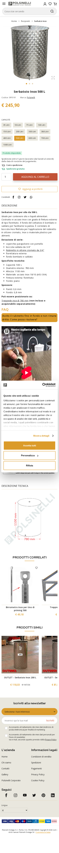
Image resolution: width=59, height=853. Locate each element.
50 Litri (18, 125)
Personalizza (28, 455)
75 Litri (29, 125)
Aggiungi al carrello (35, 177)
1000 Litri (7, 144)
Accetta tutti (29, 445)
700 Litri (45, 138)
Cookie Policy (37, 780)
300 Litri (32, 131)
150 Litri (7, 131)
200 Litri (19, 131)
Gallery (5, 774)
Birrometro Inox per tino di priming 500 (20, 609)
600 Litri (32, 138)
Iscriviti (50, 720)
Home (14, 21)
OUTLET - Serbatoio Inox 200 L (20, 677)
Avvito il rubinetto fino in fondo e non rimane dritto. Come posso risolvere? (29, 317)
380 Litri (45, 131)
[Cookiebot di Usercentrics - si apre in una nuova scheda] (42, 385)
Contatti (5, 768)
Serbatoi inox (40, 21)
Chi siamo (6, 762)
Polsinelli (31, 97)
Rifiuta (29, 465)
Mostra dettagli (41, 435)
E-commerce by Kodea (43, 832)
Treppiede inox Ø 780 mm (15, 300)
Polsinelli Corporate (11, 780)
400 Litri (7, 138)
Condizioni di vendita (41, 756)
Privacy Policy (50, 739)
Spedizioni (36, 762)
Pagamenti (36, 768)
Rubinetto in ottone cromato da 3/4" (25, 250)
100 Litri (41, 125)
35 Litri (6, 125)
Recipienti (25, 21)
